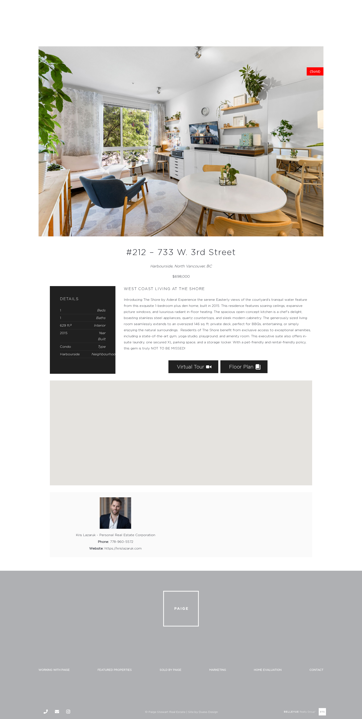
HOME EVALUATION (268, 669)
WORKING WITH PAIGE (54, 669)
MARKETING (217, 669)
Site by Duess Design (203, 711)
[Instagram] (68, 711)
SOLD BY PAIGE (170, 669)
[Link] (14, 16)
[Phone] (45, 711)
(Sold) (315, 71)
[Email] (57, 711)
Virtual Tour (191, 366)
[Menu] (355, 16)
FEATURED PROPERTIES (115, 669)
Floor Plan (242, 366)
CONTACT (316, 669)
